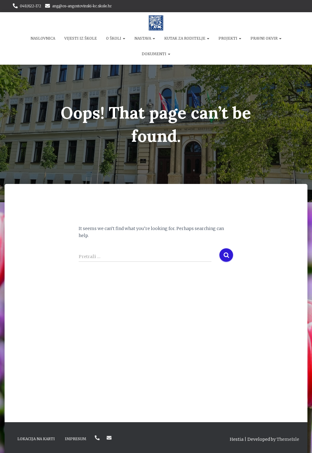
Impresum (75, 439)
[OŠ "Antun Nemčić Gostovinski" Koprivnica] (156, 23)
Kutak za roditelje (185, 38)
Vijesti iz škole (80, 38)
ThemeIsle (288, 439)
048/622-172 (30, 6)
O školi (114, 38)
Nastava (143, 38)
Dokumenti (154, 54)
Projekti (228, 38)
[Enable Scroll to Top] (300, 440)
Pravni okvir (264, 38)
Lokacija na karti (36, 439)
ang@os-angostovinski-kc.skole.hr (82, 6)
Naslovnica (42, 38)
